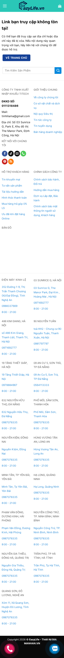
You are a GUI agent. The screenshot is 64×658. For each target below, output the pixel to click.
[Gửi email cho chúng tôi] (17, 153)
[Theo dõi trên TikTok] (11, 153)
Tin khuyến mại (11, 179)
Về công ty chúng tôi (46, 97)
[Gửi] (58, 70)
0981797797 (41, 343)
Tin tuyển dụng (43, 125)
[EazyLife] (32, 6)
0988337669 (10, 306)
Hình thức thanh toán (14, 197)
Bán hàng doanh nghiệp (48, 132)
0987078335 (9, 422)
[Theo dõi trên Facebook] (5, 153)
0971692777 (41, 302)
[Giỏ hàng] (59, 6)
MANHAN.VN (32, 643)
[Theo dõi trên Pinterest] (5, 161)
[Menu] (5, 6)
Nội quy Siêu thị (43, 113)
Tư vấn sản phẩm (12, 185)
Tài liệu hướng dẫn (13, 191)
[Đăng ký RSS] (11, 161)
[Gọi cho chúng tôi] (23, 153)
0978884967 (9, 385)
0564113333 (41, 385)
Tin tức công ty (43, 120)
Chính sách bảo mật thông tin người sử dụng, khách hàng (45, 211)
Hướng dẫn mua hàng (46, 190)
